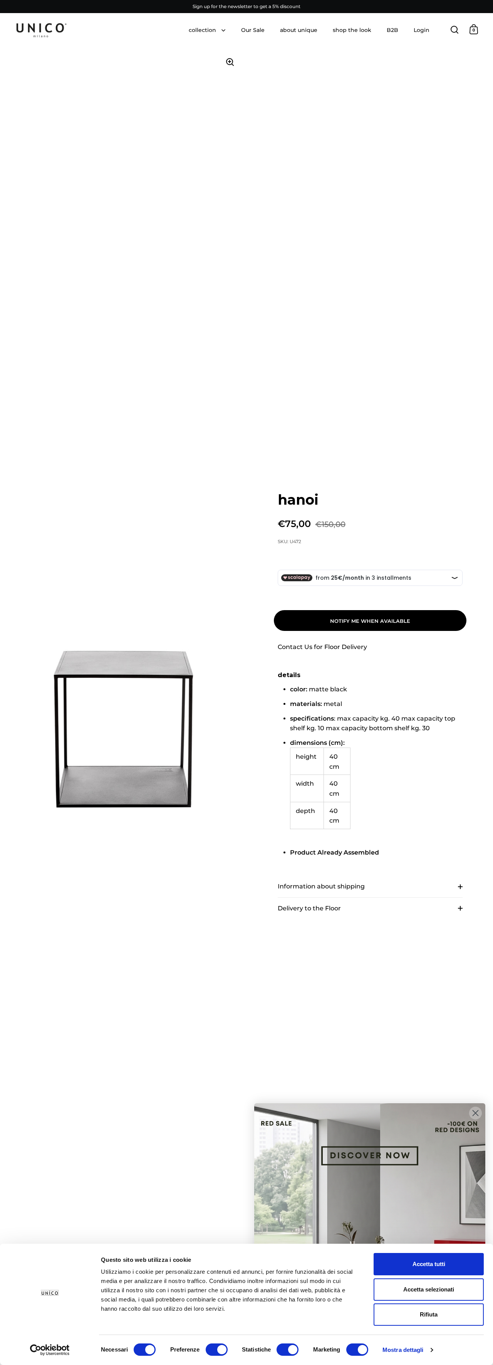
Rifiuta (429, 1314)
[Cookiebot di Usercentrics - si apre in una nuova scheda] (50, 1350)
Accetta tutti (429, 1264)
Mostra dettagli (403, 1350)
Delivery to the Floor (309, 908)
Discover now (370, 1230)
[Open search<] (455, 29)
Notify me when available (370, 621)
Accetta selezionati (428, 1289)
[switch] (217, 1350)
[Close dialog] (475, 1113)
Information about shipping (321, 886)
